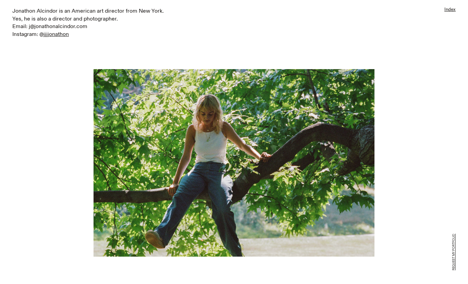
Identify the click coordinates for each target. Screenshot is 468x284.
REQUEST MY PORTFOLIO (453, 252)
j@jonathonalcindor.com (58, 26)
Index (450, 10)
